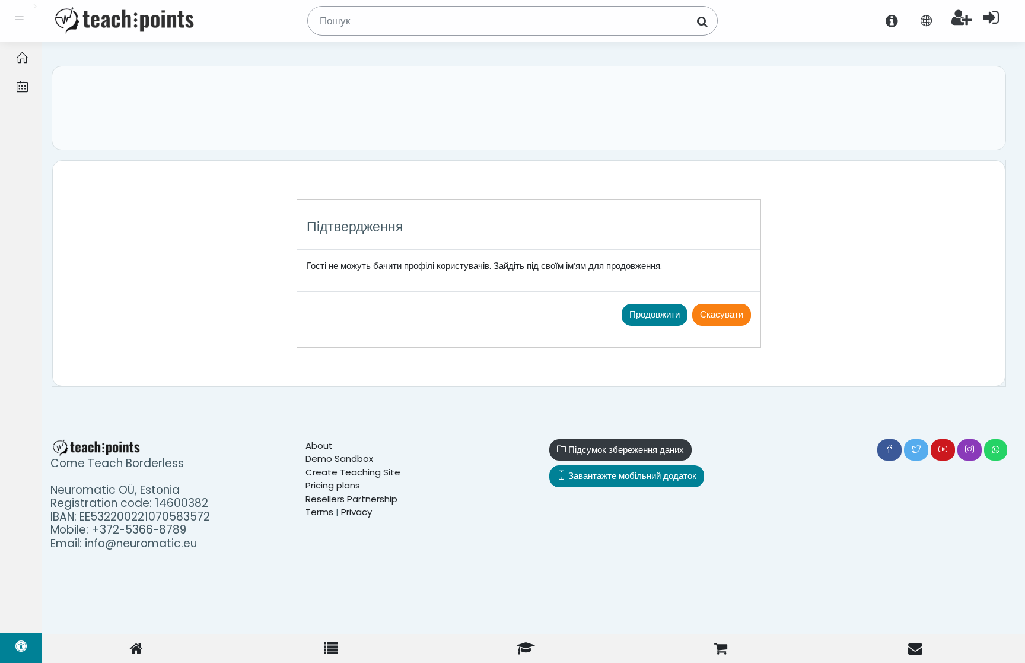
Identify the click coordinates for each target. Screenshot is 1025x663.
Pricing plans (332, 485)
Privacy (356, 512)
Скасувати (721, 314)
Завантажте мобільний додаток (631, 476)
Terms (319, 512)
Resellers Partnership (351, 499)
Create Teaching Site (352, 472)
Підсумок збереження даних (625, 449)
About (319, 445)
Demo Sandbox (339, 458)
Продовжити (654, 314)
